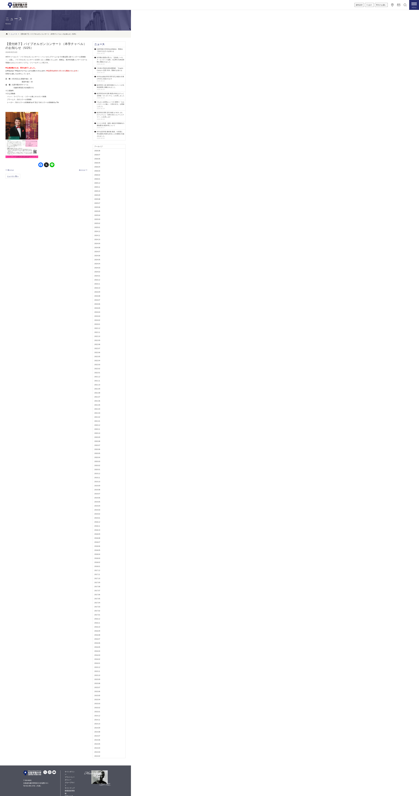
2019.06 (97, 498)
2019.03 (97, 510)
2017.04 (97, 603)
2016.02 (97, 659)
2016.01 (97, 663)
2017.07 (97, 590)
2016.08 (97, 635)
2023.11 (97, 284)
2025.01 (97, 227)
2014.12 (97, 716)
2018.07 (97, 542)
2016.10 (97, 627)
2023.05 (97, 308)
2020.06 (97, 449)
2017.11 (97, 574)
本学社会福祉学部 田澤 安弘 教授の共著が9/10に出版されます (110, 79)
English (369, 5)
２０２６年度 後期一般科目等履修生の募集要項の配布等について (110, 125)
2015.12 (97, 667)
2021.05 (97, 405)
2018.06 (97, 546)
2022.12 (97, 328)
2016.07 (97, 639)
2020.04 (97, 457)
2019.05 (97, 502)
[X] (46, 165)
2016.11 (97, 623)
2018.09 (97, 534)
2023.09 (97, 292)
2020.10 (97, 433)
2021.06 (97, 401)
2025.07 (97, 203)
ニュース (99, 44)
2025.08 (97, 199)
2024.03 (97, 268)
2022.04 (97, 360)
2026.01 (97, 179)
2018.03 (97, 558)
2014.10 (97, 724)
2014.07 (97, 736)
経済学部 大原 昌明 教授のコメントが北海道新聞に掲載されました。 (110, 87)
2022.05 (97, 356)
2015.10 (97, 675)
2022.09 (97, 340)
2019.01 (97, 518)
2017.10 (97, 578)
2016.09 (97, 631)
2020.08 (97, 441)
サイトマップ (70, 788)
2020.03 (97, 461)
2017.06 (97, 595)
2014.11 (97, 720)
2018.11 (97, 526)
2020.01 (97, 469)
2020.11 (97, 429)
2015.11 (97, 671)
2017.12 (97, 570)
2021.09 (97, 389)
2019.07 (97, 494)
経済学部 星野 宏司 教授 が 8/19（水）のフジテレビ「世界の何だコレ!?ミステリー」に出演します (110, 116)
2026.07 (97, 155)
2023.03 (97, 316)
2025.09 (97, 195)
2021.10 (97, 385)
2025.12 (97, 183)
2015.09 (97, 679)
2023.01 (97, 324)
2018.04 (97, 554)
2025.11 (97, 187)
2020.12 (97, 425)
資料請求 (359, 5)
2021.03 (97, 413)
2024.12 (97, 231)
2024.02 (97, 272)
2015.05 (97, 695)
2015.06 (97, 691)
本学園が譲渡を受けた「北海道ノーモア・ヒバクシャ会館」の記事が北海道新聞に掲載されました (110, 61)
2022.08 (97, 344)
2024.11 (97, 235)
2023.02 (97, 320)
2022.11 (97, 332)
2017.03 (97, 607)
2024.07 (97, 251)
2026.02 (97, 175)
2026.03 (97, 171)
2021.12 (97, 377)
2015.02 (97, 708)
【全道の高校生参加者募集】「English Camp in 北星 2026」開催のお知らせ (110, 70)
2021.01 (97, 421)
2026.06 (97, 159)
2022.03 (97, 364)
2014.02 (97, 756)
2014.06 (97, 740)
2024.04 (97, 264)
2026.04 (97, 167)
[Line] (52, 165)
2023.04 (97, 312)
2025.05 (97, 211)
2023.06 (97, 304)
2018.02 (97, 562)
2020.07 (97, 445)
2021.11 (97, 381)
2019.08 (97, 490)
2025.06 (97, 207)
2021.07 (97, 397)
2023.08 (97, 296)
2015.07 (97, 687)
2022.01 (97, 373)
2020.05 (97, 453)
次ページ (82, 170)
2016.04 (97, 651)
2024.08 (97, 247)
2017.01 (97, 615)
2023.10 (97, 288)
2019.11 (97, 477)
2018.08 (97, 538)
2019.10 (97, 482)
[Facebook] (41, 165)
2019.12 (97, 473)
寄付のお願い (381, 5)
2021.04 (97, 409)
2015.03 (97, 703)
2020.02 (97, 465)
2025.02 (97, 223)
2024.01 (97, 276)
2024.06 (97, 256)
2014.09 (97, 728)
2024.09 (97, 243)
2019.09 (97, 486)
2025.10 (97, 191)
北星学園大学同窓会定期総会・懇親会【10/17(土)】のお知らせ (110, 51)
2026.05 (97, 163)
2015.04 (97, 699)
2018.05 (97, 550)
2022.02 (97, 369)
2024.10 (97, 239)
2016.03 (97, 655)
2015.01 (97, 712)
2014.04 (97, 748)
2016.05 (97, 647)
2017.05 (97, 599)
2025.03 (97, 219)
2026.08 (97, 151)
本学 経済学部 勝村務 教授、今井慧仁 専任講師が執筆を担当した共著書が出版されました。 (110, 135)
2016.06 (97, 643)
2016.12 (97, 619)
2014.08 (97, 732)
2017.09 (97, 582)
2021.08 (97, 393)
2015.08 (97, 683)
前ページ (11, 170)
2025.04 (97, 215)
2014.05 (97, 744)
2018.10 (97, 530)
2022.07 (97, 348)
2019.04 (97, 506)
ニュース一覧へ (13, 176)
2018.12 (97, 522)
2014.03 (97, 752)
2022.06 (97, 352)
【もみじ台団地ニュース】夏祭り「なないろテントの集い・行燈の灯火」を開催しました (110, 105)
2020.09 (97, 437)
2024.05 (97, 260)
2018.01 (97, 566)
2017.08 (97, 586)
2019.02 (97, 514)
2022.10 (97, 336)
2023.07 (97, 300)
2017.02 (97, 611)
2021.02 (97, 417)
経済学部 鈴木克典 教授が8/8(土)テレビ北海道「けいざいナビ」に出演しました (110, 96)
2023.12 (97, 280)
